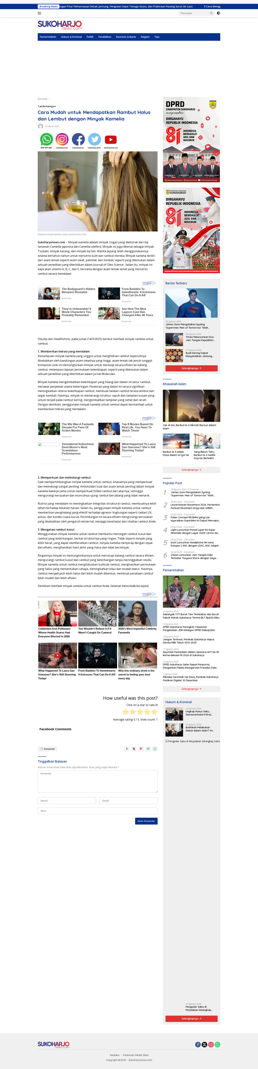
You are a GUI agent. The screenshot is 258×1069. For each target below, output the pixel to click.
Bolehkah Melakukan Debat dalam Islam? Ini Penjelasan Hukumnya (199, 729)
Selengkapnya (190, 368)
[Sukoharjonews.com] (60, 25)
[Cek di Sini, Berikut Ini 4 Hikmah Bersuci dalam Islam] (191, 406)
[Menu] (40, 13)
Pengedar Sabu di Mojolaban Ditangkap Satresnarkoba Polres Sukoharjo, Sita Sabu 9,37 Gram (201, 1008)
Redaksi (114, 1055)
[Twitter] (204, 1045)
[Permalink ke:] (40, 126)
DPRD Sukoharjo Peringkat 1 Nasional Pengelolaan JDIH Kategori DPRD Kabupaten (189, 628)
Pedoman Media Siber (136, 1055)
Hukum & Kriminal (71, 36)
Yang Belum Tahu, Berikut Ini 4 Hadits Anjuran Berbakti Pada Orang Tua (204, 455)
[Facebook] (198, 1045)
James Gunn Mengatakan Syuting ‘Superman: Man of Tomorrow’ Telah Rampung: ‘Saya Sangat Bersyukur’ (187, 326)
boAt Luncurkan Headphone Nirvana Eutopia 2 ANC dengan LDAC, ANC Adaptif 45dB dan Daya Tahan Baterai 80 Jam (195, 544)
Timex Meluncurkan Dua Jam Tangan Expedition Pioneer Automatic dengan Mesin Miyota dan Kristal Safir (201, 338)
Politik (90, 36)
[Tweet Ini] (134, 748)
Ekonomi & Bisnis (126, 36)
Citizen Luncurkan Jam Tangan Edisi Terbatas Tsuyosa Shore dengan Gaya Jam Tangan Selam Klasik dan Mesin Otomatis (193, 556)
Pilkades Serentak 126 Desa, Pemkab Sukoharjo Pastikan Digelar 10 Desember (191, 678)
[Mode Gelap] (218, 13)
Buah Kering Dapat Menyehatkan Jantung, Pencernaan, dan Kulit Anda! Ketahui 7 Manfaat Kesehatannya (200, 354)
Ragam (145, 36)
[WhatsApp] (217, 1045)
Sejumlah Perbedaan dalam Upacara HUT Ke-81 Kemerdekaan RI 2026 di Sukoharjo (191, 653)
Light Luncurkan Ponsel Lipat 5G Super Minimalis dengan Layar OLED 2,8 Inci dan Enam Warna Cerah (195, 531)
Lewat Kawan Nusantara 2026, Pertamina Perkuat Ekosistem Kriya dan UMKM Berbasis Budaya (195, 506)
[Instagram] (211, 1045)
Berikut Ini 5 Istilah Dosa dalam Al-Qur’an (176, 453)
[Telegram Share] (148, 748)
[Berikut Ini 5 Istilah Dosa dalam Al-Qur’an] (176, 441)
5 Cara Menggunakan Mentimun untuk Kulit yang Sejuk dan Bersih (195, 6)
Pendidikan (104, 36)
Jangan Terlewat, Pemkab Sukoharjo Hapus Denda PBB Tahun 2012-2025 (188, 641)
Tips (156, 36)
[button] (211, 13)
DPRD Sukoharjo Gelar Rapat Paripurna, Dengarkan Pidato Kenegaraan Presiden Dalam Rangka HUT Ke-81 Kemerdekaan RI (191, 666)
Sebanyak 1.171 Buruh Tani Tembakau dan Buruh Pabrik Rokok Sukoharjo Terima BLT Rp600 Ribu (191, 616)
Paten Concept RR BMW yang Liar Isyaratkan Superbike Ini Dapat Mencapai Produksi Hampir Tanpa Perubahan (195, 519)
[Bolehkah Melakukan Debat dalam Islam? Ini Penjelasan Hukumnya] (174, 730)
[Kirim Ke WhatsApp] (155, 748)
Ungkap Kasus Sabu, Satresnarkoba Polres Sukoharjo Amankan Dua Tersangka (200, 713)
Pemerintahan (48, 36)
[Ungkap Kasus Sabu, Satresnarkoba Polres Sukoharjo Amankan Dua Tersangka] (174, 714)
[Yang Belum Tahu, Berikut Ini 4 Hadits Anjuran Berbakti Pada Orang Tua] (207, 441)
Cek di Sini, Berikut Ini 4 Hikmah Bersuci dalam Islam (189, 427)
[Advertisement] (129, 67)
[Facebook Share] (127, 748)
